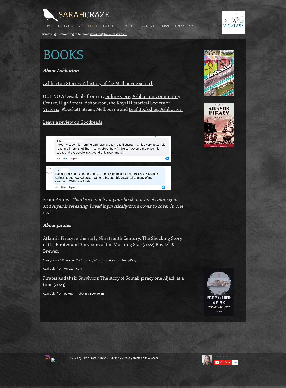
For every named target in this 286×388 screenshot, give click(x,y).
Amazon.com (73, 268)
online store (117, 96)
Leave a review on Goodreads (72, 122)
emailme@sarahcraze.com (108, 34)
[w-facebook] (53, 360)
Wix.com (153, 358)
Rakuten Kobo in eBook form (84, 293)
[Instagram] (47, 357)
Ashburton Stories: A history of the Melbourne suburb (98, 83)
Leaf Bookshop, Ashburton (156, 109)
